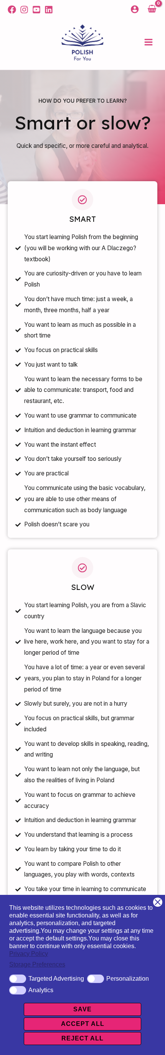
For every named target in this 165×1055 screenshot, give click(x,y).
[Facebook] (12, 9)
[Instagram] (24, 9)
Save (82, 1009)
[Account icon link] (134, 9)
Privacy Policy (28, 953)
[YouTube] (36, 9)
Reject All (82, 1038)
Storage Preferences (37, 964)
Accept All (82, 1024)
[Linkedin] (49, 9)
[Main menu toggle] (148, 42)
